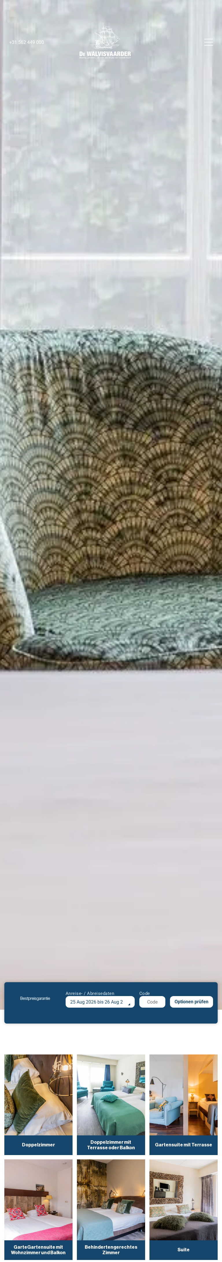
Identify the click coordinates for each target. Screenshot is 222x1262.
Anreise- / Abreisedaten (90, 993)
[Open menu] (208, 42)
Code (144, 993)
